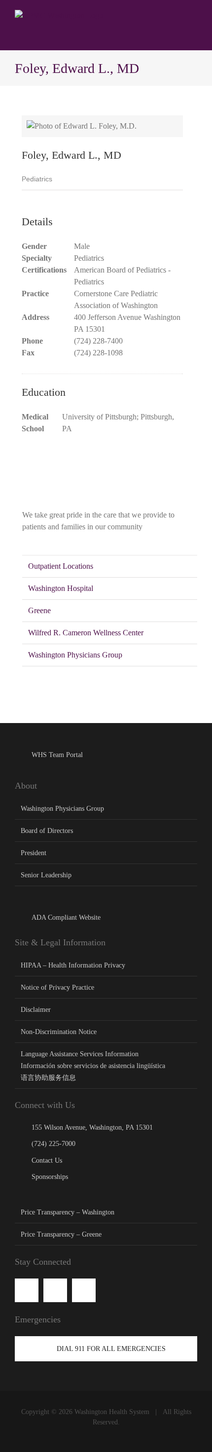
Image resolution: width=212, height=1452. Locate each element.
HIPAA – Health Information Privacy (73, 965)
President (33, 853)
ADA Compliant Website (66, 917)
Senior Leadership (46, 875)
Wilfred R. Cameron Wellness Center (85, 632)
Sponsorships (50, 1176)
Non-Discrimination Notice (59, 1032)
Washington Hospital (60, 588)
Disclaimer (36, 1009)
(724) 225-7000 (53, 1143)
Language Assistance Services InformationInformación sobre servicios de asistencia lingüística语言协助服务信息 (93, 1065)
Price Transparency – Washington (67, 1212)
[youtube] (55, 1290)
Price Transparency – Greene (61, 1234)
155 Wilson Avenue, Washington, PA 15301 (92, 1127)
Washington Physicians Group (75, 655)
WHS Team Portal (57, 755)
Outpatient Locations (60, 566)
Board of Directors (47, 830)
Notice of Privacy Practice (57, 987)
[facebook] (26, 1290)
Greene (39, 610)
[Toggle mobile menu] (193, 15)
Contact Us (47, 1160)
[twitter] (84, 1290)
